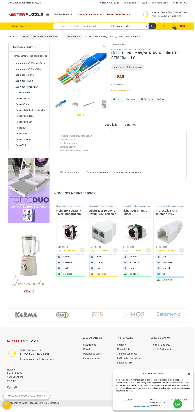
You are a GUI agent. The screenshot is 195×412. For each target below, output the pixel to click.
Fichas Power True (25, 116)
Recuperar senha (91, 358)
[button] (188, 373)
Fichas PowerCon (24, 122)
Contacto (121, 345)
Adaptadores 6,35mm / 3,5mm (30, 63)
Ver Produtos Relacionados (127, 67)
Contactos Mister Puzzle (135, 3)
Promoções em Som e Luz (89, 14)
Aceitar (128, 399)
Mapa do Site (123, 349)
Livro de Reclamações (162, 349)
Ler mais (82, 250)
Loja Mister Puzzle (110, 3)
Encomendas (89, 345)
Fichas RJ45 (74, 36)
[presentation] (186, 315)
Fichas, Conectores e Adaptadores (40, 36)
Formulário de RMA (160, 345)
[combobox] (81, 26)
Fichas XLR (21, 145)
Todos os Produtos (63, 14)
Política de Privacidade (143, 406)
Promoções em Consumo (119, 14)
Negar (153, 399)
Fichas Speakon (23, 139)
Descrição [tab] (111, 124)
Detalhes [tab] (130, 124)
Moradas (87, 349)
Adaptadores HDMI (25, 75)
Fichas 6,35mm (23, 104)
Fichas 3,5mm (22, 98)
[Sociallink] (9, 387)
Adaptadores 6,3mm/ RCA (28, 69)
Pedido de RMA (180, 3)
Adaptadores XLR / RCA (27, 87)
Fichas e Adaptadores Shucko (30, 110)
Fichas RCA (21, 128)
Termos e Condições (127, 354)
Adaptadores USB (24, 81)
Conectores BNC (23, 92)
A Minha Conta (161, 3)
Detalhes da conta (92, 354)
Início (11, 36)
